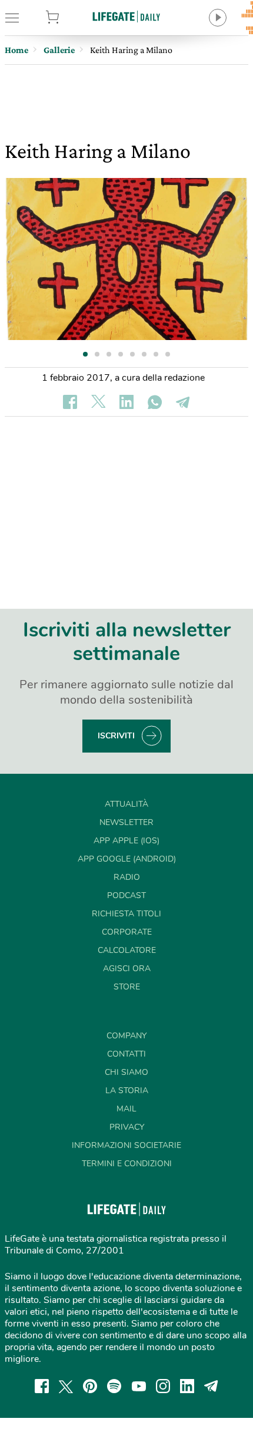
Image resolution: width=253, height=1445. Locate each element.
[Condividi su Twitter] (98, 402)
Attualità (126, 804)
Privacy (126, 1127)
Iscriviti (116, 735)
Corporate (127, 932)
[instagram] (163, 1386)
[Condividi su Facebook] (70, 402)
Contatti (126, 1054)
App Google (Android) (127, 859)
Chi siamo (126, 1072)
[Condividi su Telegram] (183, 402)
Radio (127, 877)
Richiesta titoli (126, 913)
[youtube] (139, 1386)
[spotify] (114, 1386)
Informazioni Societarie (126, 1145)
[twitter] (66, 1386)
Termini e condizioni (127, 1163)
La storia (126, 1090)
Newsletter (126, 822)
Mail (126, 1108)
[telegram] (211, 1386)
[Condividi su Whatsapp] (155, 402)
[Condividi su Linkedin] (126, 402)
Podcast (126, 895)
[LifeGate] (126, 16)
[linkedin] (187, 1386)
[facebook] (42, 1386)
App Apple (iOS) (126, 840)
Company (126, 1035)
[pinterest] (90, 1386)
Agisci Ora (127, 968)
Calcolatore (127, 950)
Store (70, 17)
